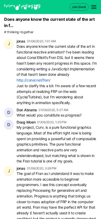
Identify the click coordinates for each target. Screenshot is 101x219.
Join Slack (79, 7)
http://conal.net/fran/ (33, 80)
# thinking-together (18, 32)
